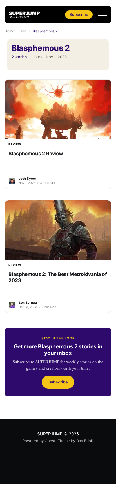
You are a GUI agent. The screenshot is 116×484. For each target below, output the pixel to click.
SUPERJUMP (50, 434)
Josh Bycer (27, 179)
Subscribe (79, 14)
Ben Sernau (28, 303)
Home (9, 31)
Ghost (50, 441)
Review (14, 144)
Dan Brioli (84, 441)
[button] (102, 14)
